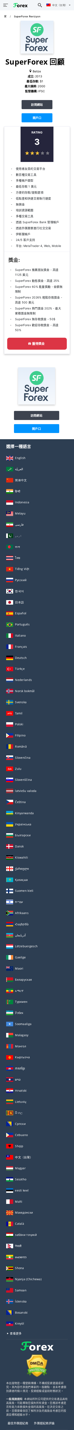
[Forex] (37, 1350)
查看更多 (15, 1333)
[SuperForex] (36, 403)
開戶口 (37, 117)
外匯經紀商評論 (44, 1423)
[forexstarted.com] (19, 5)
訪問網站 (37, 104)
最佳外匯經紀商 (18, 1423)
